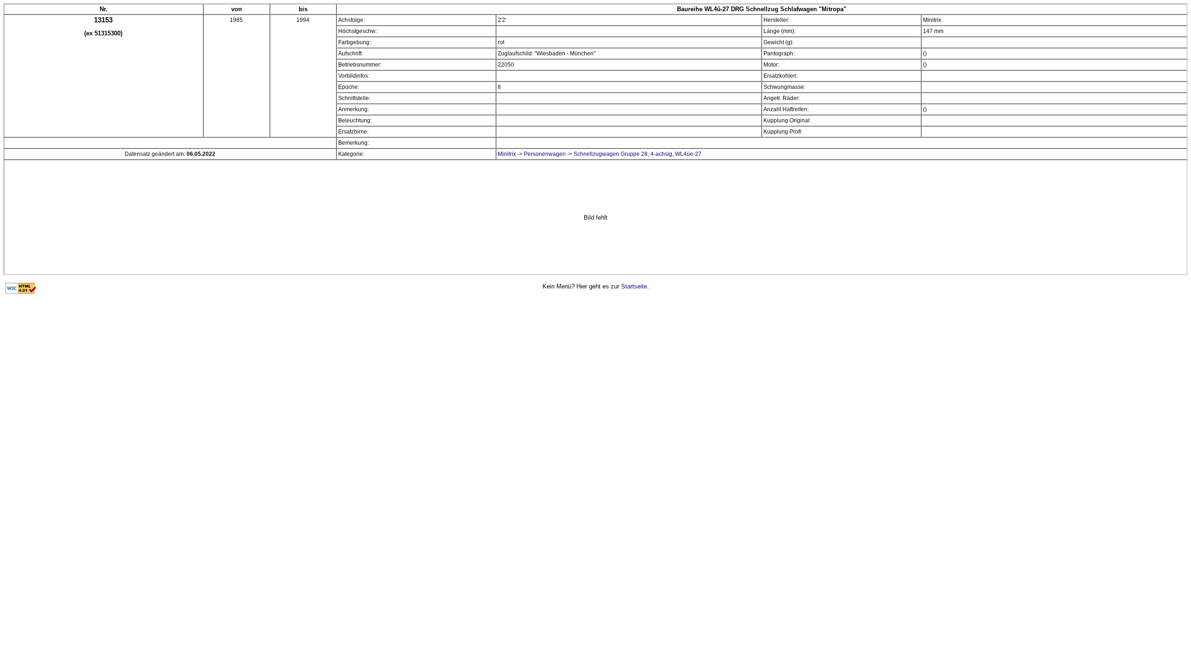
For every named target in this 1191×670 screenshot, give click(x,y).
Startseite (634, 286)
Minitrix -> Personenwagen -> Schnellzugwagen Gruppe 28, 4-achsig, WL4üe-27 (600, 154)
